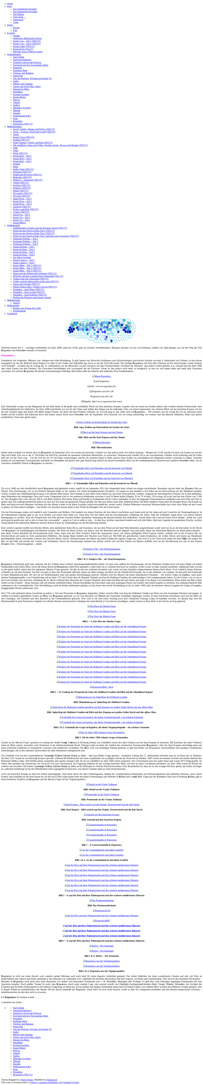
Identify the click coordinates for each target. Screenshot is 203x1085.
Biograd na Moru (21, 89)
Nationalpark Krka (22, 116)
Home (10, 3)
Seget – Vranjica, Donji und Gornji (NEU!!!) (34, 132)
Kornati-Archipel (21, 94)
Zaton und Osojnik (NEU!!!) (26, 284)
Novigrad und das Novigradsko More (30, 65)
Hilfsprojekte (13, 305)
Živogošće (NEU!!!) (22, 193)
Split (15, 148)
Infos (9, 6)
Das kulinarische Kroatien (25, 11)
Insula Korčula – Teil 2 (24, 249)
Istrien (10, 25)
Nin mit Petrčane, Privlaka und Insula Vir (32, 78)
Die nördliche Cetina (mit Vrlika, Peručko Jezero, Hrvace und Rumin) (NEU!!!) (50, 145)
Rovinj (16, 27)
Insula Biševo (19, 222)
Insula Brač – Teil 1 (22, 156)
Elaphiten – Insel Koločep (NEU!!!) (30, 295)
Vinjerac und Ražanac (23, 73)
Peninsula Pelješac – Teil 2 (25, 241)
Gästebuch (12, 313)
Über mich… (19, 17)
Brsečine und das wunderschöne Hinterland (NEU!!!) (38, 276)
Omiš (15, 150)
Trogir (16, 134)
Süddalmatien (13, 225)
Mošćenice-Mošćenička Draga (27, 38)
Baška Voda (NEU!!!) (23, 169)
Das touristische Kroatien (25, 9)
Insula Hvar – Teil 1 (22, 198)
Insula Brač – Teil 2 (22, 158)
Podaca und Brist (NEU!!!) (25, 209)
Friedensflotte (19, 311)
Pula (15, 30)
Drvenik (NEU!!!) (21, 196)
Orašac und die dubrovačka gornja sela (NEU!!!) (36, 281)
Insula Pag (18, 76)
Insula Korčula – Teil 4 (24, 255)
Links (15, 22)
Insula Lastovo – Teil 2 (24, 263)
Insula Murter (19, 97)
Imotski (16, 164)
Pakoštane (18, 92)
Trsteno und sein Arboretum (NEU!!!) (31, 279)
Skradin (16, 113)
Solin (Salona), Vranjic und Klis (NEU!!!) (32, 142)
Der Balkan (18, 14)
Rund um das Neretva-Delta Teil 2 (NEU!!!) (34, 233)
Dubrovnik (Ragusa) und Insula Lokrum (32, 297)
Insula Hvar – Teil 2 (22, 201)
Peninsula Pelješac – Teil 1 (25, 238)
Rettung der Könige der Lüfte (27, 308)
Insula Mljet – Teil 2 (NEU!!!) (27, 268)
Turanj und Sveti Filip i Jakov (27, 86)
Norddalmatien (14, 54)
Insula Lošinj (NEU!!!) (24, 46)
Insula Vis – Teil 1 (21, 214)
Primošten (17, 121)
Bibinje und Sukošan (23, 84)
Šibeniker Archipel (22, 108)
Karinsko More (20, 70)
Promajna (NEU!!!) (22, 172)
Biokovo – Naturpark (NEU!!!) (28, 180)
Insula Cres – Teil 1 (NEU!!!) (27, 41)
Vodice (16, 105)
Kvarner (11, 33)
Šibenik (16, 110)
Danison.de (52, 1079)
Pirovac (16, 100)
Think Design (26, 1079)
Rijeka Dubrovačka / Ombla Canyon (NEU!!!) (35, 287)
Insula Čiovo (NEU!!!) (23, 137)
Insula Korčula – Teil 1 (24, 246)
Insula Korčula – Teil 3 (24, 252)
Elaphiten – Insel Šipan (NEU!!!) (28, 289)
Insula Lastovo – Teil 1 (24, 260)
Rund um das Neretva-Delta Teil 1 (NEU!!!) (34, 230)
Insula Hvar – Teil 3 (22, 204)
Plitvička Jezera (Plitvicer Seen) (28, 51)
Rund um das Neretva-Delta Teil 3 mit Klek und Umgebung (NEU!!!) (46, 236)
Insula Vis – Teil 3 (21, 220)
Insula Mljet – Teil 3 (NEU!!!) (27, 271)
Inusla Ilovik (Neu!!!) (23, 49)
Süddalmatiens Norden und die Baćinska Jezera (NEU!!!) (40, 228)
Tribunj (16, 102)
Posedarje (17, 67)
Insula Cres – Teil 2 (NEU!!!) (27, 43)
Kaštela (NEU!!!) (21, 140)
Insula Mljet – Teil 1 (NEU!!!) (27, 265)
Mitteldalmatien (14, 126)
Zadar (16, 81)
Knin (15, 118)
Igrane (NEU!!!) (20, 190)
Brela (15, 166)
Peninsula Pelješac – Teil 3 (25, 244)
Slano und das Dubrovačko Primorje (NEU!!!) (35, 273)
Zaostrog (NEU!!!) (22, 206)
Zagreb (16, 303)
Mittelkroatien (13, 300)
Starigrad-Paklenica (22, 59)
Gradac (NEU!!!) (21, 212)
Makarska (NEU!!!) (22, 177)
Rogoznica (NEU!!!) (23, 124)
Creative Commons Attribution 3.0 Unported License (54, 1082)
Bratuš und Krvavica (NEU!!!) (27, 174)
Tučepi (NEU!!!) (21, 182)
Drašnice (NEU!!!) (22, 188)
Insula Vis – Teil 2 (21, 217)
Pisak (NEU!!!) (20, 153)
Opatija (16, 35)
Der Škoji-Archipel (22, 257)
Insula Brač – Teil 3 (22, 161)
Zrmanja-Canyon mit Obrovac (27, 62)
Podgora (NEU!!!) (21, 185)
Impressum (18, 19)
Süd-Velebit (18, 57)
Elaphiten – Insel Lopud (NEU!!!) (29, 292)
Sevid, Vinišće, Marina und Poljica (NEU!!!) (34, 129)
